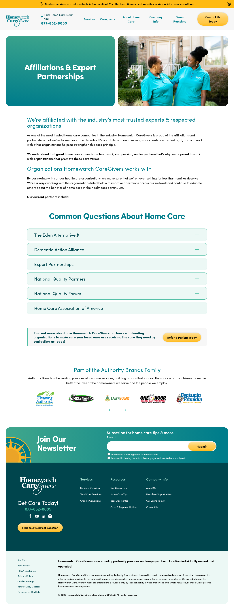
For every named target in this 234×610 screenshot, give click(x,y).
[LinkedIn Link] (43, 516)
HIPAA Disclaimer (27, 570)
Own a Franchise (179, 19)
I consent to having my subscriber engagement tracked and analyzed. (148, 458)
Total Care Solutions (91, 494)
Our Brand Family (155, 500)
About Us (151, 488)
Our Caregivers (118, 488)
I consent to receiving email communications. (135, 454)
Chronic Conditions (90, 500)
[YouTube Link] (37, 516)
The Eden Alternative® (56, 235)
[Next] (123, 409)
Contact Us (152, 507)
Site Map (22, 560)
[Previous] (110, 409)
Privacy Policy (25, 576)
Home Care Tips (119, 494)
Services (89, 19)
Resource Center (119, 500)
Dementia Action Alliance (59, 249)
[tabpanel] (45, 398)
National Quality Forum (57, 293)
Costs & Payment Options (123, 507)
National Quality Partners (59, 279)
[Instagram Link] (50, 516)
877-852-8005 (54, 23)
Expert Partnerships (53, 264)
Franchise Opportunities (159, 494)
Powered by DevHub (29, 592)
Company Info (155, 19)
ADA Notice (24, 565)
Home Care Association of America (68, 308)
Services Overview (90, 488)
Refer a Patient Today (182, 337)
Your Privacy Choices (29, 586)
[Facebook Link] (30, 516)
